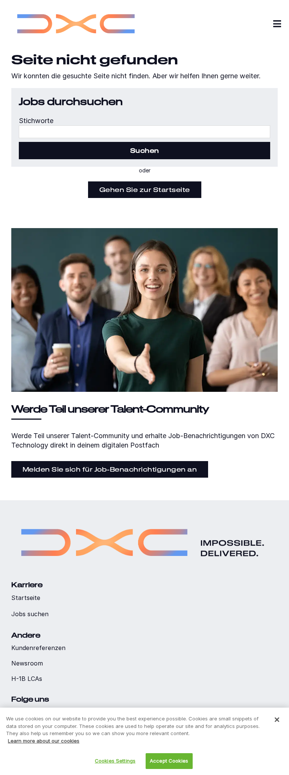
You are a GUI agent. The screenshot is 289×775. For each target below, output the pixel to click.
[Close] (277, 719)
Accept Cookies (169, 761)
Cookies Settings (115, 761)
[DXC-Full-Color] (76, 8)
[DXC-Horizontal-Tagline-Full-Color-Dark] (143, 518)
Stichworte (36, 121)
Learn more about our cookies (43, 741)
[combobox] (144, 131)
